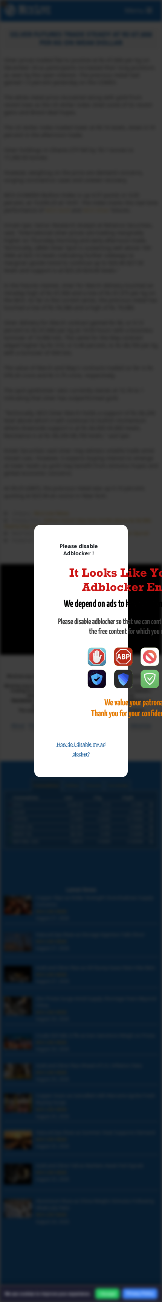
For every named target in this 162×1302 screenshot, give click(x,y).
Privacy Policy (140, 1293)
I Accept (107, 1293)
